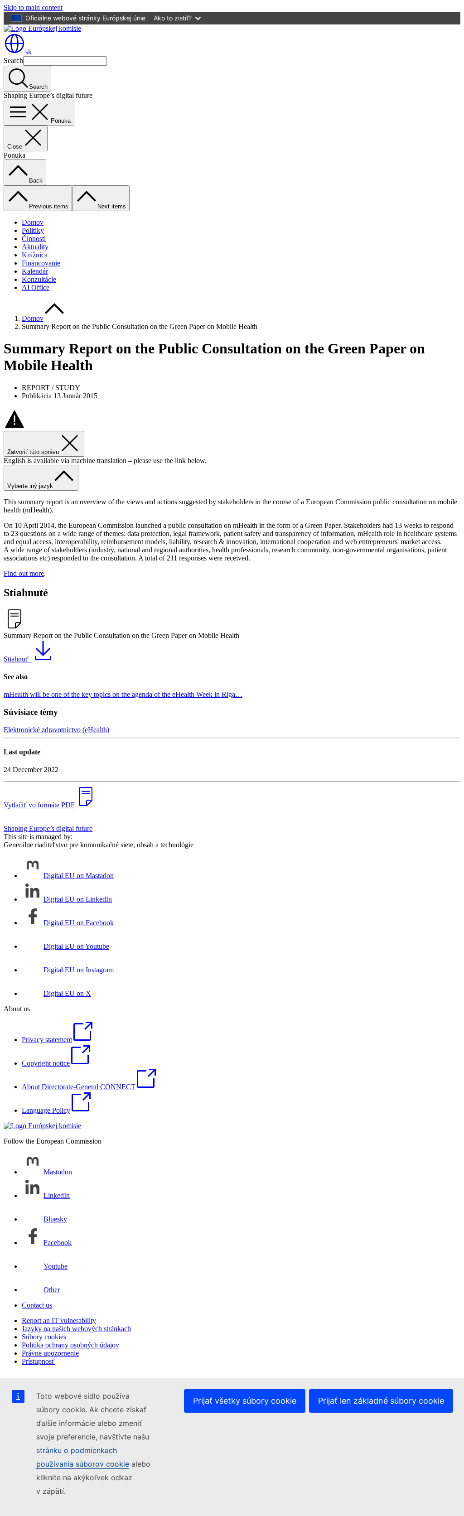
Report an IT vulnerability (59, 1320)
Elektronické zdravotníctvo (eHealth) (56, 730)
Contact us (37, 1305)
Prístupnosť (38, 1361)
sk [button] (28, 52)
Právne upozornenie (50, 1353)
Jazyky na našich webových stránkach (76, 1329)
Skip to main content (33, 7)
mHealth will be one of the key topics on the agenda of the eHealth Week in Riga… (123, 694)
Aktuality (35, 247)
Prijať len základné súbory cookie (381, 1400)
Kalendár (35, 271)
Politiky (33, 230)
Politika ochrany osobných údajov (70, 1345)
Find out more (24, 573)
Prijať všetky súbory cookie (244, 1400)
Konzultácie (39, 279)
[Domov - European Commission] (42, 28)
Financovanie (41, 263)
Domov (33, 222)
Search (13, 60)
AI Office (35, 287)
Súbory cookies (44, 1337)
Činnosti (34, 238)
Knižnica (35, 255)
